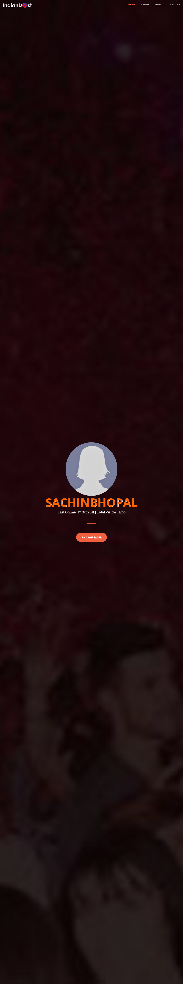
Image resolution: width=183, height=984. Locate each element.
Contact (174, 4)
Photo (159, 4)
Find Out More (91, 537)
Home (131, 4)
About (145, 4)
